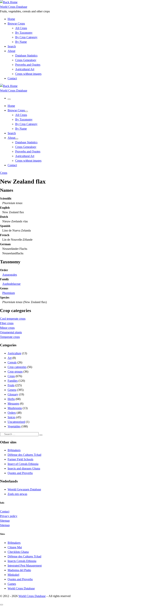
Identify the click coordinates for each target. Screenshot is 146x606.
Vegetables (14, 426)
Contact (4, 511)
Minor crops (7, 327)
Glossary (13, 394)
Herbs (11, 399)
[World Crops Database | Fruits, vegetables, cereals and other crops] (8, 2)
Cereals (12, 362)
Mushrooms (15, 408)
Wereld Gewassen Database (24, 489)
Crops (11, 376)
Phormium (8, 293)
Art (10, 357)
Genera (12, 389)
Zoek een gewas (17, 494)
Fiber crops (6, 323)
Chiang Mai (15, 547)
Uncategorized (16, 421)
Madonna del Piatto (19, 570)
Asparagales (9, 274)
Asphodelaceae (11, 283)
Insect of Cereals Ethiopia (23, 463)
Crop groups (15, 371)
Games (12, 583)
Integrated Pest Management (25, 565)
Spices (11, 417)
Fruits (11, 385)
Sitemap (5, 520)
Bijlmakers (14, 450)
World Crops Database (21, 588)
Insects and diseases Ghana (24, 468)
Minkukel (13, 574)
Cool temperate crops (12, 318)
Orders (12, 412)
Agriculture (14, 353)
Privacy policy (8, 516)
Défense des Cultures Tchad (24, 454)
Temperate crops (10, 337)
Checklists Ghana (18, 551)
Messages (13, 403)
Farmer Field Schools (20, 459)
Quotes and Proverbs (20, 473)
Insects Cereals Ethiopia (22, 561)
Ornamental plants (11, 332)
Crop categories (17, 367)
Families (13, 380)
